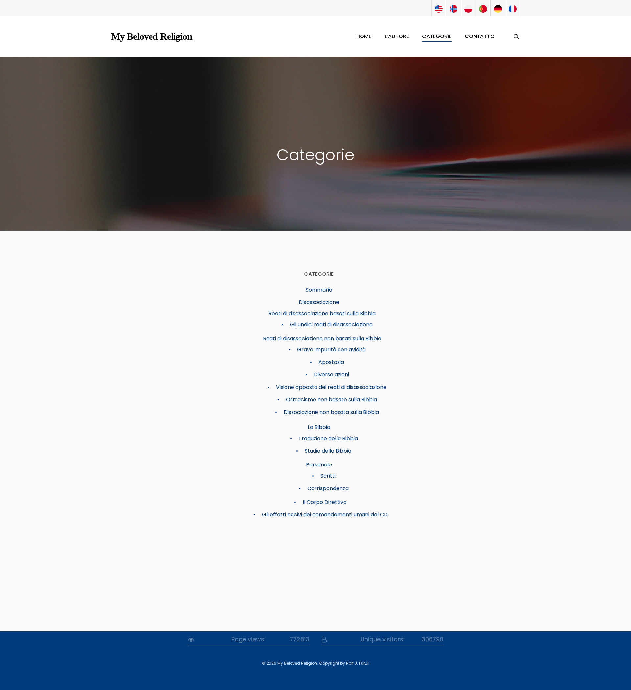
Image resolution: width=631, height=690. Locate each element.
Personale (319, 464)
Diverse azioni (331, 374)
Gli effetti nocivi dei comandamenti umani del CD (325, 514)
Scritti (328, 476)
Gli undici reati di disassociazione (331, 324)
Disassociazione (319, 302)
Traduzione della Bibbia (328, 438)
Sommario (319, 290)
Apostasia (331, 362)
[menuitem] (438, 8)
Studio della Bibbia (328, 451)
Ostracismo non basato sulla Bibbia (331, 399)
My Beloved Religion (151, 36)
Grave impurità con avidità (331, 349)
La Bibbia (319, 427)
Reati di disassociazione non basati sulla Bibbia (322, 338)
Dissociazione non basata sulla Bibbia (331, 412)
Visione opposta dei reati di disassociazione (331, 387)
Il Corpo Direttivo (325, 502)
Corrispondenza (328, 488)
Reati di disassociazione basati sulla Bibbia (322, 313)
